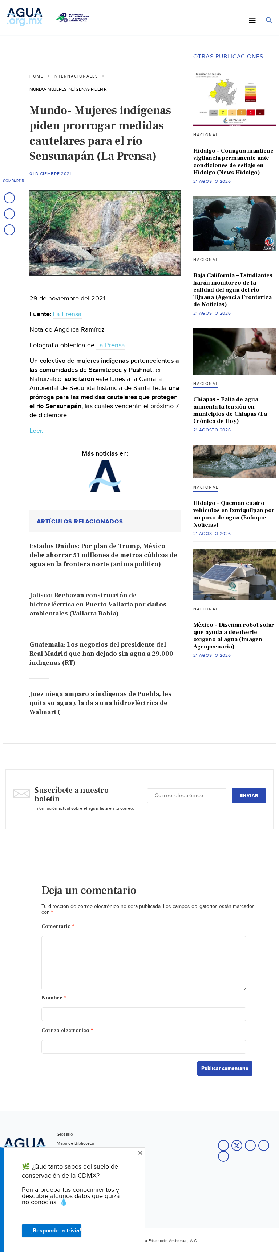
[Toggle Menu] (252, 21)
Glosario (65, 1134)
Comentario (57, 926)
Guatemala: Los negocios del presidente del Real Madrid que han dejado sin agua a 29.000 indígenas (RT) (101, 653)
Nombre (53, 997)
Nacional (205, 135)
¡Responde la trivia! (56, 1230)
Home (36, 76)
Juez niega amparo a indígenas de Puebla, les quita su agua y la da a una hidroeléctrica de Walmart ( (100, 703)
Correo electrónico (67, 1030)
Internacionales (75, 76)
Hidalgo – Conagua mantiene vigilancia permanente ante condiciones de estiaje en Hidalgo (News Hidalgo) (233, 161)
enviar (249, 795)
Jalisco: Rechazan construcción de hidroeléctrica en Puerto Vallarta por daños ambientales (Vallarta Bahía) (97, 604)
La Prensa (67, 314)
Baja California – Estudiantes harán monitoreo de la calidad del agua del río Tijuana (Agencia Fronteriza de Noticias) (232, 290)
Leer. (36, 431)
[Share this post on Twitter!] (9, 213)
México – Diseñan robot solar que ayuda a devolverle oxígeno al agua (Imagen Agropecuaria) (233, 635)
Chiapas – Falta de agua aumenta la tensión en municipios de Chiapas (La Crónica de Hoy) (230, 410)
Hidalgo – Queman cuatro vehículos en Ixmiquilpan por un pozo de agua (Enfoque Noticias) (234, 513)
